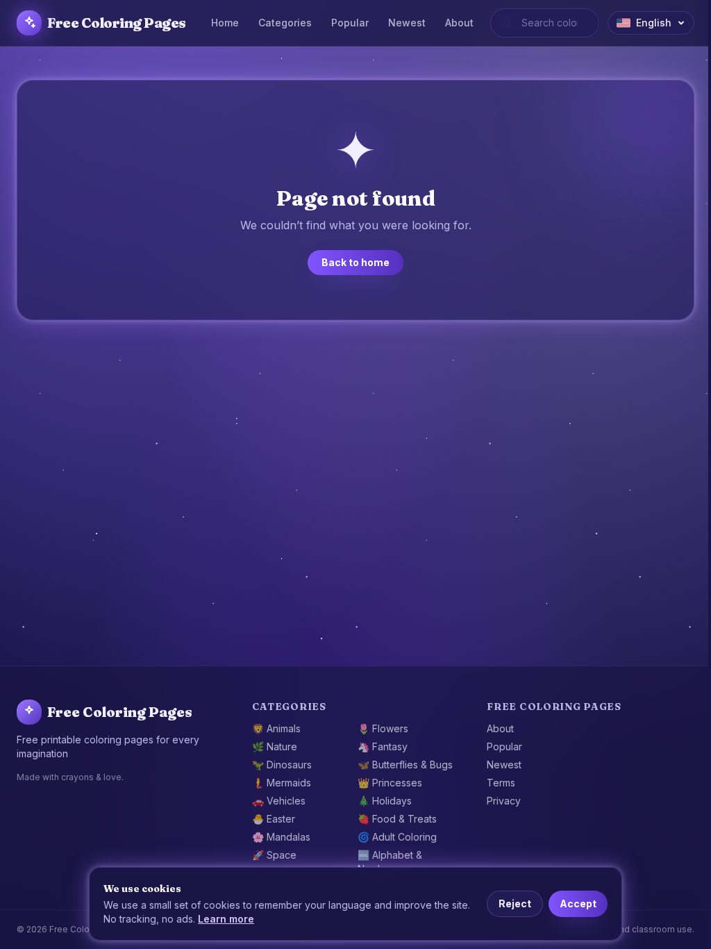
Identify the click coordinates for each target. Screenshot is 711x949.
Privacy (504, 801)
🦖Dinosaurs (282, 764)
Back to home (355, 262)
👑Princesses (390, 783)
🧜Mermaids (281, 783)
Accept (578, 903)
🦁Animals (276, 728)
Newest (407, 22)
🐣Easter (273, 819)
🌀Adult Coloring (397, 837)
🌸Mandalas (281, 837)
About (459, 22)
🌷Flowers (383, 728)
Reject (515, 903)
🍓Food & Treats (397, 819)
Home (225, 22)
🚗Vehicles (279, 801)
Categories (285, 22)
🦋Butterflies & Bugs (405, 764)
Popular (350, 22)
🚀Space (274, 855)
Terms (501, 783)
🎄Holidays (385, 801)
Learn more (226, 919)
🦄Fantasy (383, 746)
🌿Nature (274, 746)
